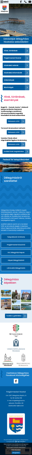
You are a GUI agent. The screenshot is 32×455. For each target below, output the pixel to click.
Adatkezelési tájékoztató (16, 406)
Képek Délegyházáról (16, 260)
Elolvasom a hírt (13, 121)
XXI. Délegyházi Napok (16, 252)
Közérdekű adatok (11, 65)
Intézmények (9, 80)
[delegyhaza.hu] (4, 6)
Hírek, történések (11, 51)
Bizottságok (8, 87)
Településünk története (16, 237)
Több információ (16, 450)
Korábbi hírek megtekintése (14, 151)
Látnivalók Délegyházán (16, 268)
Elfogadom (16, 453)
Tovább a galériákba (13, 316)
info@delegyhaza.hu (30, 2)
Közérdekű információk (13, 73)
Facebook (21, 2)
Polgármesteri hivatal (12, 58)
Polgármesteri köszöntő (16, 245)
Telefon (25, 2)
